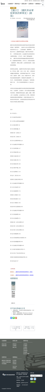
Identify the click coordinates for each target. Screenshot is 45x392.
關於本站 (30, 0)
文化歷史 (25, 347)
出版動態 (10, 3)
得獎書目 (14, 367)
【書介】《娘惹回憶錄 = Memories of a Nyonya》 (23, 313)
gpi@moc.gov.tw (24, 382)
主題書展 (14, 345)
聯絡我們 (42, 0)
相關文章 (13, 303)
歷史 (34, 19)
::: (6, 3)
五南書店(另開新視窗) (6, 362)
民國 (30, 18)
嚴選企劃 (24, 3)
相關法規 (14, 362)
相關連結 (37, 3)
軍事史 (32, 18)
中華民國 (26, 18)
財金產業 (25, 352)
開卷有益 (17, 3)
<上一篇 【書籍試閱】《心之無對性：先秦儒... (16, 328)
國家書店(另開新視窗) (6, 360)
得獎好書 (14, 344)
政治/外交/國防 (26, 353)
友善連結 (14, 363)
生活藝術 (25, 345)
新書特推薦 (4, 345)
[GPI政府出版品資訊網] (3, 3)
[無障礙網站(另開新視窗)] (32, 381)
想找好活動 (4, 344)
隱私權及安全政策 (36, 0)
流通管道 (30, 3)
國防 (32, 19)
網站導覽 (26, 0)
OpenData (15, 366)
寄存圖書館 (4, 363)
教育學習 (25, 348)
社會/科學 (25, 350)
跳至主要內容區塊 (3, 0)
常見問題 (14, 360)
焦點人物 (14, 347)
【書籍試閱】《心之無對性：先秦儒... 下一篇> (29, 328)
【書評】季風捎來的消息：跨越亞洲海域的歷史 (22, 314)
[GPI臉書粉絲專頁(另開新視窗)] (31, 378)
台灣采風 (25, 344)
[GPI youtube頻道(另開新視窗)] (35, 378)
